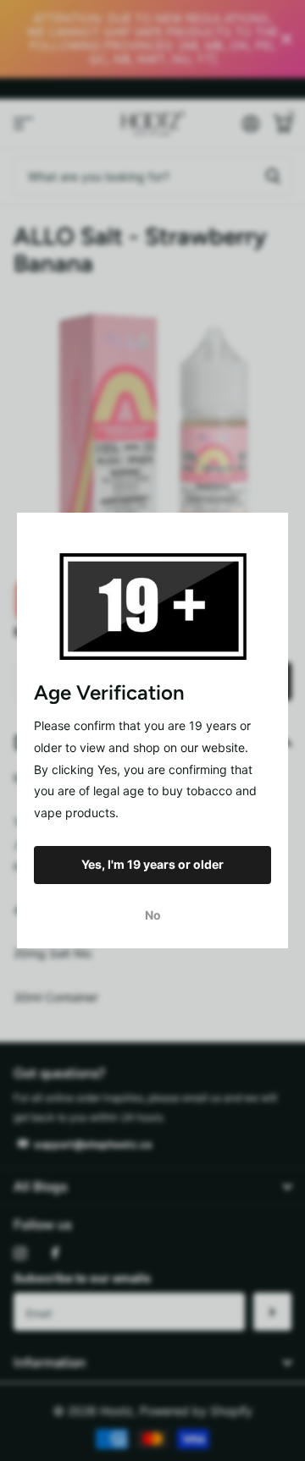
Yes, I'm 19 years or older (152, 864)
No (153, 915)
